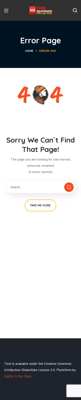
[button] (75, 10)
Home (29, 51)
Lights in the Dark (17, 376)
